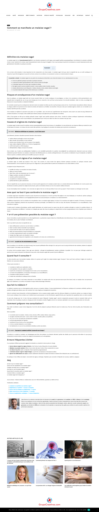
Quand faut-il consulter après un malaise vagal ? (19, 371)
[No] (97, 510)
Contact (87, 15)
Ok (88, 509)
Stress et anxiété (49, 15)
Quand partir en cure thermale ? (73, 460)
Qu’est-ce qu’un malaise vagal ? (15, 363)
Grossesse (21, 15)
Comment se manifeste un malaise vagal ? (21, 386)
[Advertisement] (49, 44)
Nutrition (39, 15)
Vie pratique (80, 15)
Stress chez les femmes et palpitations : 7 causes (23, 389)
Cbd (74, 15)
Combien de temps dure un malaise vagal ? (18, 367)
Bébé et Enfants (30, 15)
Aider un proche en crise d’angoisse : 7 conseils (22, 391)
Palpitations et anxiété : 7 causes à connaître (22, 387)
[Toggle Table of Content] (52, 68)
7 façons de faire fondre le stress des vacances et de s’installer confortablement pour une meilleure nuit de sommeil (20, 462)
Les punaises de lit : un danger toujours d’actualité (49, 485)
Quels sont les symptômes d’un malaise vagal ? (19, 365)
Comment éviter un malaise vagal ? (16, 373)
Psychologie (59, 15)
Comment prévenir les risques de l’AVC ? (46, 460)
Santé (14, 15)
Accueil (8, 15)
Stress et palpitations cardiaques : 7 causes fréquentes (24, 393)
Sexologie (67, 15)
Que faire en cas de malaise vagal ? (16, 369)
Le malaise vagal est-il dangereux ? (16, 374)
